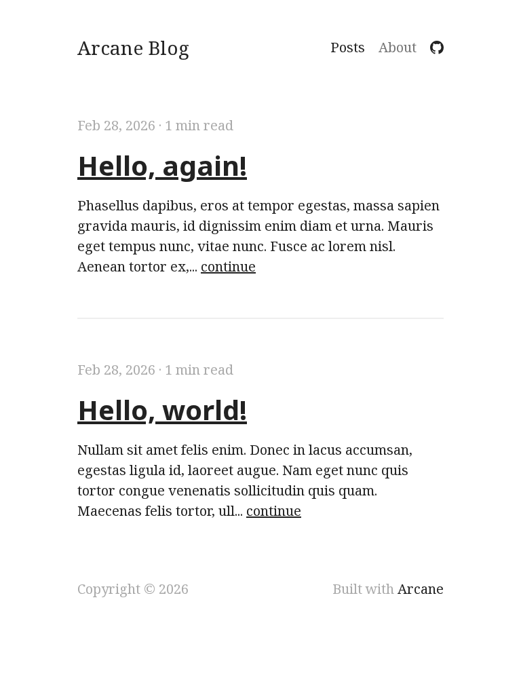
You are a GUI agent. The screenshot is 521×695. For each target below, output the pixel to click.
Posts (347, 47)
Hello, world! (162, 409)
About (398, 47)
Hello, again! (162, 165)
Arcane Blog (133, 47)
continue (228, 266)
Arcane (421, 589)
